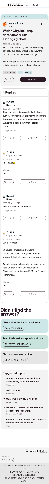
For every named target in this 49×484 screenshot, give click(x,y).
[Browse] (4, 5)
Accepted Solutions (16, 344)
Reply (34, 79)
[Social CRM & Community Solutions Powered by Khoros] (8, 459)
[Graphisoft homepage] (36, 451)
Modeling (10, 385)
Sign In (43, 5)
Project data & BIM (14, 414)
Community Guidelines (24, 475)
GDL (20, 73)
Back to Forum (13, 328)
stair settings (13, 390)
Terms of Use (32, 472)
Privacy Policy (16, 472)
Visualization (11, 402)
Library (28, 73)
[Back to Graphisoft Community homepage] (16, 5)
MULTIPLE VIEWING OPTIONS (21, 399)
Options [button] (45, 16)
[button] (5, 79)
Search (27, 5)
